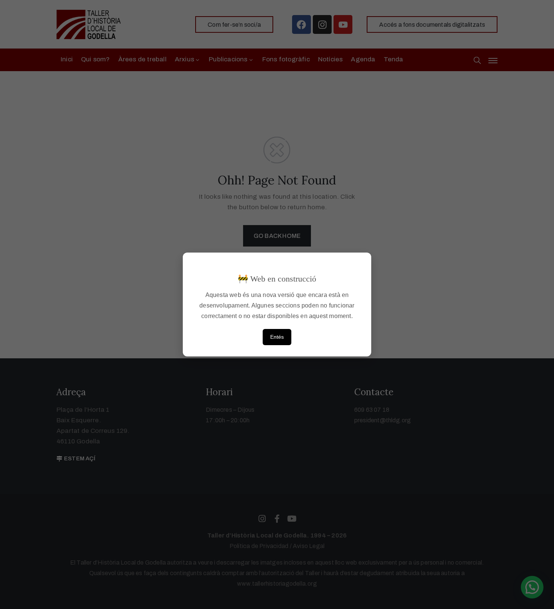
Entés (277, 337)
